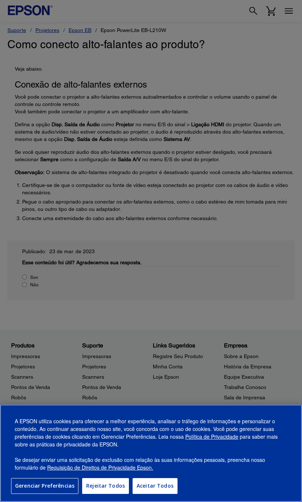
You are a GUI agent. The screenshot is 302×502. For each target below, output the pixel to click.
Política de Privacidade (211, 436)
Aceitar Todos (155, 485)
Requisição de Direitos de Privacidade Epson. (100, 467)
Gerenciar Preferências (44, 485)
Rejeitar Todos (105, 485)
